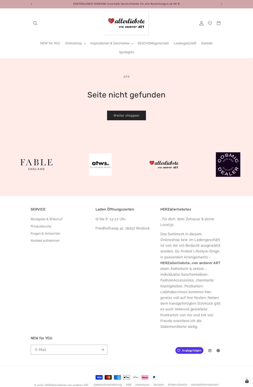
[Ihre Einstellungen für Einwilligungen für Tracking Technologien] (247, 381)
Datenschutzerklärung (108, 384)
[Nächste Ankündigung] (221, 4)
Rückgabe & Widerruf (47, 219)
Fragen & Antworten (45, 233)
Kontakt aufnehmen (45, 240)
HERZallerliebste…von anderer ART (67, 385)
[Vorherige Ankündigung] (31, 4)
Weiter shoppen (126, 115)
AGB (128, 384)
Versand (159, 384)
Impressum (142, 384)
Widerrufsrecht (177, 384)
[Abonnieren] (102, 350)
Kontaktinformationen (205, 384)
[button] (35, 23)
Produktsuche (41, 226)
